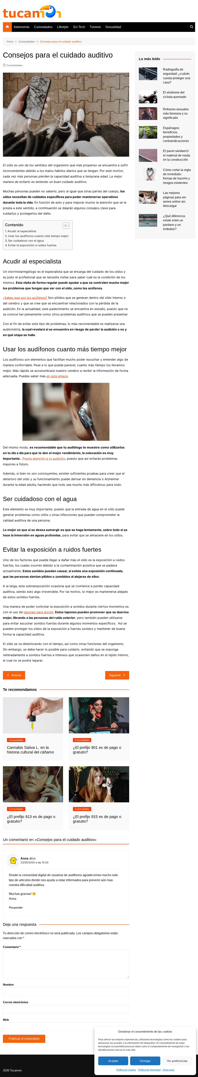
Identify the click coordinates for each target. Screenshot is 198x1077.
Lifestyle (62, 27)
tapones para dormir (38, 612)
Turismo (95, 27)
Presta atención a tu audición (43, 458)
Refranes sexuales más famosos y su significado (176, 114)
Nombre (8, 984)
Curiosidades (43, 27)
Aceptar (113, 1061)
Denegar (145, 1061)
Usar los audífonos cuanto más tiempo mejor (38, 236)
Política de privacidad (149, 1070)
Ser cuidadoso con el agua (26, 240)
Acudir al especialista (22, 231)
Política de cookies (126, 1070)
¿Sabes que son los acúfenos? (25, 298)
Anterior (16, 675)
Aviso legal (168, 1070)
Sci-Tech (79, 27)
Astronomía (21, 27)
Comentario (12, 947)
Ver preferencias (177, 1061)
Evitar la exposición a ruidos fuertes (32, 245)
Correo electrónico (15, 1002)
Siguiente (115, 675)
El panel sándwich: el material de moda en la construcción (176, 155)
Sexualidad (113, 27)
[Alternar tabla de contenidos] (64, 225)
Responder (16, 907)
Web (6, 1019)
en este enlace (57, 376)
